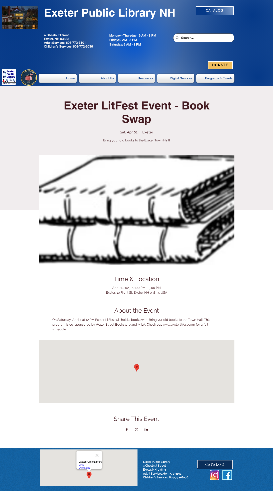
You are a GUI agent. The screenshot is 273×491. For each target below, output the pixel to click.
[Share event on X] (136, 429)
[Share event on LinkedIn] (146, 429)
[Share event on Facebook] (127, 429)
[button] (175, 78)
